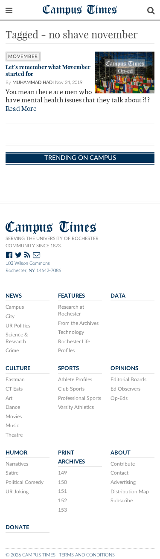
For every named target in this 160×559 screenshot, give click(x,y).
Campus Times (80, 9)
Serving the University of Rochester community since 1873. (52, 242)
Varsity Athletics (76, 407)
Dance (13, 407)
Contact (119, 472)
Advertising (123, 482)
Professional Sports (79, 398)
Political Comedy (25, 482)
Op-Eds (119, 398)
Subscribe (122, 500)
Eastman (15, 379)
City (10, 316)
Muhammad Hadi (33, 82)
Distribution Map (130, 491)
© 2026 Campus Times (30, 555)
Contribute (123, 463)
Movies (14, 416)
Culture (18, 368)
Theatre (14, 434)
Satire (12, 472)
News (14, 296)
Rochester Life (74, 341)
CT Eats (14, 388)
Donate (17, 527)
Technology (71, 332)
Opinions (124, 368)
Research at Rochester (71, 310)
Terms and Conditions (87, 555)
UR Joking (17, 491)
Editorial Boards (128, 379)
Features (71, 296)
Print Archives (71, 457)
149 (62, 472)
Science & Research (17, 338)
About (121, 453)
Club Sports (71, 388)
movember (23, 56)
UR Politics (18, 325)
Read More (21, 109)
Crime (12, 350)
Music (12, 425)
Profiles (66, 350)
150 (62, 482)
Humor (16, 453)
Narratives (17, 463)
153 (62, 510)
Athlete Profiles (75, 379)
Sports (68, 368)
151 (62, 491)
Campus (15, 307)
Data (118, 296)
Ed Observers (125, 388)
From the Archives (78, 323)
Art (9, 398)
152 (62, 500)
